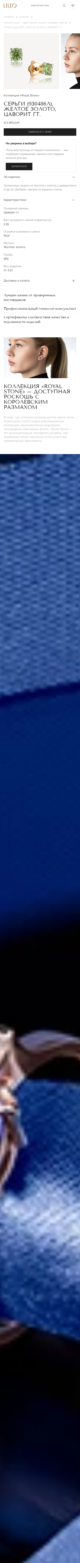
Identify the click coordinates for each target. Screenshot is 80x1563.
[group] (31, 61)
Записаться (19, 166)
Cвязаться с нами (40, 132)
